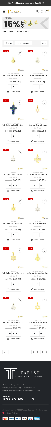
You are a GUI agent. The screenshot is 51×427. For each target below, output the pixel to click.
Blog (38, 390)
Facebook (28, 399)
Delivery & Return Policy (11, 387)
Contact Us (21, 385)
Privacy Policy (29, 387)
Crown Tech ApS (12, 413)
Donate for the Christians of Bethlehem (17, 390)
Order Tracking (8, 385)
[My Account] (37, 11)
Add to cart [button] (15, 92)
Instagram (33, 399)
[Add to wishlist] (20, 53)
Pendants (10, 123)
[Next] (47, 352)
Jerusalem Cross (13, 73)
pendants (16, 123)
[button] (4, 11)
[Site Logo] (14, 11)
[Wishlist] (42, 11)
